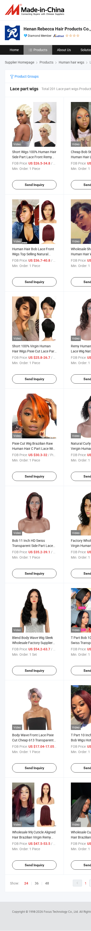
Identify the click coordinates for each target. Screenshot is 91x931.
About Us (64, 49)
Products (40, 49)
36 (37, 883)
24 (26, 883)
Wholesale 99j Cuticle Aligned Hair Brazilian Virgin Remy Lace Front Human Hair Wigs (34, 837)
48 (47, 883)
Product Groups (26, 76)
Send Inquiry (34, 185)
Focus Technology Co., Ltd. (61, 911)
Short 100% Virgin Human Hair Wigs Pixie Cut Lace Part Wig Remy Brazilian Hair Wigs (34, 351)
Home (14, 49)
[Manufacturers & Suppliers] (35, 9)
